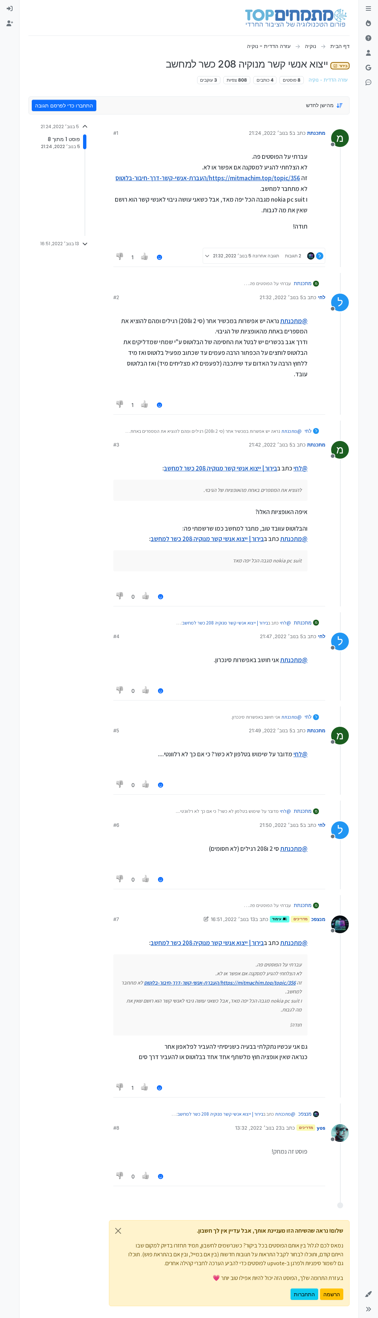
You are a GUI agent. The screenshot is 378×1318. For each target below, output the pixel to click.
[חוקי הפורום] (368, 9)
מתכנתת (316, 133)
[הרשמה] (9, 24)
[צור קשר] (368, 83)
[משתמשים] (368, 53)
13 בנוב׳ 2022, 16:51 (233, 919)
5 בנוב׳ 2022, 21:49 (270, 730)
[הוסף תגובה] (159, 257)
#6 (116, 825)
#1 (115, 133)
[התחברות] (9, 9)
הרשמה (331, 1294)
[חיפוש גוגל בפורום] (368, 68)
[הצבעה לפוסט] (145, 257)
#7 (116, 919)
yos (321, 1128)
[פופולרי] (368, 24)
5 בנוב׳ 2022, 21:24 (270, 133)
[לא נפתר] (368, 38)
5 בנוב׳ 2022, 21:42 (270, 445)
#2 (116, 297)
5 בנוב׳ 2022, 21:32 (281, 297)
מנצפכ (318, 919)
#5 (116, 730)
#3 (116, 445)
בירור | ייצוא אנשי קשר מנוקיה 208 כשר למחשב (220, 468)
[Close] (118, 1231)
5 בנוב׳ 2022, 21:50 (281, 825)
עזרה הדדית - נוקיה (328, 80)
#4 (116, 636)
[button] (368, 1294)
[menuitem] (9, 9)
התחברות (304, 1294)
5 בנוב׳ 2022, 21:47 (281, 636)
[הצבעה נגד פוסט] (120, 257)
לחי (321, 297)
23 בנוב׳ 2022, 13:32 (258, 1128)
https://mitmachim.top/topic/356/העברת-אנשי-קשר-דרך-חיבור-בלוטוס (208, 178)
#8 (116, 1128)
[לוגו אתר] (296, 18)
